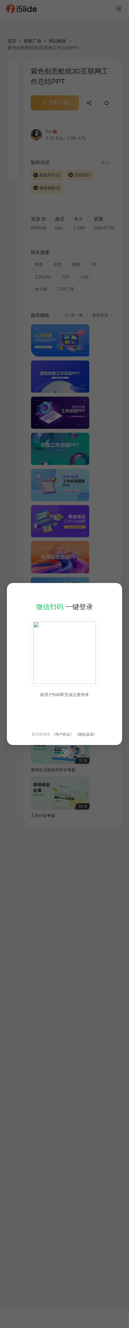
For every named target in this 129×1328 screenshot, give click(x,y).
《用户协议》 (62, 734)
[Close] (64, 752)
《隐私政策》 (86, 734)
